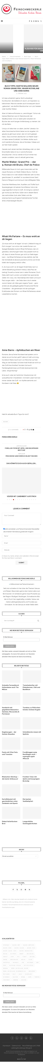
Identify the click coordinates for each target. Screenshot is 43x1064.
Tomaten (36, 977)
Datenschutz (16, 1046)
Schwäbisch (6, 977)
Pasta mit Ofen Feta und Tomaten (10, 753)
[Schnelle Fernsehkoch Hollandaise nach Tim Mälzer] (11, 676)
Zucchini (23, 979)
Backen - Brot (16, 945)
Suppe (29, 977)
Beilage (5, 953)
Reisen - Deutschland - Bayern (19, 968)
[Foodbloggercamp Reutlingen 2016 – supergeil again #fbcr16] (32, 743)
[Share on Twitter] (29, 430)
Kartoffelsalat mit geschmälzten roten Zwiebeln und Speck (10, 801)
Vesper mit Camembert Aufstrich (21, 496)
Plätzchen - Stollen (15, 965)
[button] (2, 38)
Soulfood (15, 977)
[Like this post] (25, 429)
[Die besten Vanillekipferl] (32, 790)
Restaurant (32, 971)
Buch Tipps (27, 56)
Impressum (6, 1046)
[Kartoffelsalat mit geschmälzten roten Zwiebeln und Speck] (11, 790)
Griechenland (14, 959)
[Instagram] (33, 21)
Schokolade (28, 974)
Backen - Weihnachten (25, 950)
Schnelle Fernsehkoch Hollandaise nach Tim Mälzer (10, 687)
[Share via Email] (33, 429)
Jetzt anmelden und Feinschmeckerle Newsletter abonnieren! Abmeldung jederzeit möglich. (21, 530)
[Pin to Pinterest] (31, 429)
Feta (18, 956)
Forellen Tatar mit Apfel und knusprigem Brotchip (31, 779)
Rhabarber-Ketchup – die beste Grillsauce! (10, 778)
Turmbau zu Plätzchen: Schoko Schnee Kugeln (31, 709)
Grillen (23, 959)
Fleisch (24, 956)
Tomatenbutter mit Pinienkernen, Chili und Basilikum (31, 687)
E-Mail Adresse (8, 637)
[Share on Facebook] (27, 429)
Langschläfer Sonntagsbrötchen (30, 822)
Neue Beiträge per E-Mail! (31, 1046)
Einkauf (5, 956)
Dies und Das (30, 953)
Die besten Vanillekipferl (28, 800)
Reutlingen (6, 974)
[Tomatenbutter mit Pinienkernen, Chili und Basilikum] (32, 676)
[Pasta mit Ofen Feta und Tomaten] (11, 743)
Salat (14, 974)
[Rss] (38, 21)
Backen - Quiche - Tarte (9, 950)
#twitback (6, 945)
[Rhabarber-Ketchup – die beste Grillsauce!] (11, 768)
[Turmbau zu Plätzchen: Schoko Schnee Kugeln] (32, 699)
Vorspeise (15, 979)
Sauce (20, 974)
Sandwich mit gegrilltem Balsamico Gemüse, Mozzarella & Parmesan (10, 711)
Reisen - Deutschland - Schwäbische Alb (14, 971)
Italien (30, 959)
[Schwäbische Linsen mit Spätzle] (32, 723)
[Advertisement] (18, 836)
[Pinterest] (36, 21)
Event (12, 956)
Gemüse (5, 959)
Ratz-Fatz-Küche (28, 965)
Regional (5, 968)
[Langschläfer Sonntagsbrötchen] (32, 813)
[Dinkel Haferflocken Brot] (11, 813)
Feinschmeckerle (15, 56)
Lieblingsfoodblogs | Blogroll (21, 1048)
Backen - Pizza (31, 948)
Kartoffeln (6, 962)
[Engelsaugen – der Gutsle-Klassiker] (11, 723)
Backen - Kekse (7, 948)
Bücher (5, 421)
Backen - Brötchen (28, 945)
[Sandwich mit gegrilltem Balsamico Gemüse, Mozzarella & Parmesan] (11, 699)
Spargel (23, 977)
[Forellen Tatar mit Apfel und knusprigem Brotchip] (32, 768)
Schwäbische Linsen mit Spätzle (32, 733)
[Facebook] (29, 21)
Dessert (21, 953)
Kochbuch (16, 962)
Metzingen (30, 962)
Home (4, 56)
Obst (37, 962)
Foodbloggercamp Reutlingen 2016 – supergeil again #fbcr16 (30, 755)
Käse (23, 962)
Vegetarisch (6, 979)
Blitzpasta (13, 953)
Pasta (4, 965)
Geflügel (32, 956)
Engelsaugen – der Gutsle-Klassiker (9, 733)
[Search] (41, 21)
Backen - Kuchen (19, 948)
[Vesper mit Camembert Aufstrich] (21, 481)
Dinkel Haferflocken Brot (9, 822)
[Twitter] (31, 21)
